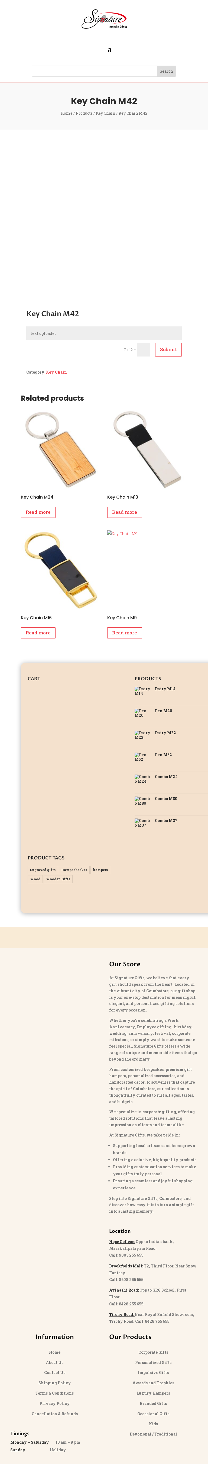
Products (84, 113)
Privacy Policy (55, 1403)
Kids (153, 1423)
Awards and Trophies (153, 1382)
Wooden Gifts (58, 879)
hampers (100, 870)
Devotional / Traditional (153, 1434)
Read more (38, 512)
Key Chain (105, 113)
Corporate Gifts (153, 1352)
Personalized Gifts (153, 1362)
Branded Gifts (153, 1403)
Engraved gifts (43, 870)
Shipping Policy (54, 1382)
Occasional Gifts (153, 1413)
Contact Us (54, 1372)
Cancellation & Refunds (55, 1413)
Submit (168, 349)
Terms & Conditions (54, 1393)
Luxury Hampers (153, 1393)
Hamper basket (74, 870)
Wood (35, 879)
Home (67, 113)
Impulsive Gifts (153, 1372)
